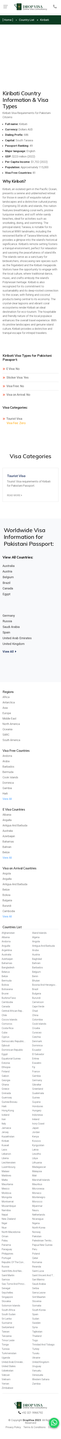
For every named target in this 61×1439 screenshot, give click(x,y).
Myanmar (37, 1206)
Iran (4, 1119)
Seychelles (7, 1292)
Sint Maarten (39, 1297)
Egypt (6, 594)
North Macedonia (11, 1232)
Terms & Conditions (34, 1427)
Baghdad (37, 959)
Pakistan (37, 1236)
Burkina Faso (9, 998)
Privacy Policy (13, 1427)
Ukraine (36, 1357)
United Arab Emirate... (13, 1362)
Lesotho (36, 1154)
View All (8, 651)
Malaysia (37, 1171)
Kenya (35, 1136)
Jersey (5, 1132)
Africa (6, 697)
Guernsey (7, 1097)
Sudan (35, 1318)
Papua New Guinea (42, 1245)
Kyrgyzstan (38, 1145)
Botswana (7, 989)
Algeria (35, 937)
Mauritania (7, 1184)
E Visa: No (12, 369)
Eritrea (35, 1058)
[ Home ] (8, 20)
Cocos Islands (9, 1019)
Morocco (37, 1201)
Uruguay (36, 1366)
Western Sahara (40, 1379)
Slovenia (36, 1301)
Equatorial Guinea (11, 1058)
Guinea (36, 1097)
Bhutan (36, 980)
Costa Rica (7, 1028)
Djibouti (6, 1045)
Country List (26, 20)
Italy (4, 1123)
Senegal (6, 1288)
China (35, 1015)
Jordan (36, 1132)
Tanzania (7, 1336)
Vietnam (6, 1379)
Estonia (6, 1063)
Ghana (5, 1084)
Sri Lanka (7, 1318)
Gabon (5, 1076)
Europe (7, 713)
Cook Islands (10, 777)
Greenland (37, 1088)
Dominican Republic (12, 1050)
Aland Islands (39, 933)
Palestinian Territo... (42, 1240)
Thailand (37, 1336)
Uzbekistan (7, 1370)
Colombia (37, 1019)
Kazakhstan (8, 1136)
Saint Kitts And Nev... (12, 1271)
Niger (4, 1223)
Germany (9, 615)
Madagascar (39, 1167)
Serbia (35, 1288)
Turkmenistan (9, 1353)
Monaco (36, 1193)
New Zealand (9, 1219)
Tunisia (5, 1349)
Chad (35, 1011)
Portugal (6, 1258)
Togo (35, 1340)
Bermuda (8, 772)
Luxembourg (8, 1167)
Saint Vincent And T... (43, 1275)
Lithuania (37, 1162)
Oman (5, 1236)
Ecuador (36, 1050)
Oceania (7, 729)
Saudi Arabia (11, 627)
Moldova (6, 1193)
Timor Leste (8, 1340)
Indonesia (37, 1115)
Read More (14, 495)
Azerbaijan (9, 836)
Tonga (5, 1344)
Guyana (36, 1102)
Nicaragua (37, 1219)
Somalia (36, 1305)
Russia (7, 621)
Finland (5, 1071)
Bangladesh (8, 967)
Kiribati (5, 1141)
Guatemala (38, 1093)
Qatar (35, 1258)
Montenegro (38, 1197)
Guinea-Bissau (9, 1102)
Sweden (36, 1323)
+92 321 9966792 (32, 1412)
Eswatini (36, 1063)
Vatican (6, 1375)
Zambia (36, 1383)
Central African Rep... (13, 1011)
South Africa (8, 1310)
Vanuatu (36, 1370)
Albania (7, 814)
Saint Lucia (38, 1271)
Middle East (9, 718)
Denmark (37, 1041)
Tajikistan (37, 1331)
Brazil (6, 583)
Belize (6, 852)
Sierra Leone (38, 1292)
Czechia (36, 1037)
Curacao (37, 1032)
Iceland (5, 1115)
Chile (4, 1015)
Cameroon (38, 1002)
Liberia (5, 1158)
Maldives (6, 1175)
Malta (5, 1180)
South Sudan (9, 1314)
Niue (4, 1227)
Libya (35, 1158)
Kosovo (36, 1141)
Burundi (7, 905)
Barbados (8, 766)
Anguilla (7, 820)
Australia (9, 566)
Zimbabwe (7, 1388)
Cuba (4, 1032)
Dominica (8, 782)
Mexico (5, 1188)
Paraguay (7, 1249)
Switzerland (8, 1327)
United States (9, 1366)
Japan (35, 1128)
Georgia (6, 1080)
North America (11, 724)
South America (11, 740)
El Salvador (38, 1054)
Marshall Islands (41, 1180)
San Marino (38, 1279)
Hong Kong (8, 1110)
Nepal (5, 1214)
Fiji (33, 1067)
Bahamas (8, 841)
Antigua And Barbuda (15, 825)
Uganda (6, 1357)
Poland (36, 1253)
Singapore (7, 1297)
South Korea (39, 1310)
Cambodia (9, 911)
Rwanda (36, 1266)
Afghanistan (8, 933)
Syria (35, 1327)
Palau (5, 1240)
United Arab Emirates (17, 638)
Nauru (35, 1210)
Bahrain (7, 847)
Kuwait (5, 1145)
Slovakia (6, 1301)
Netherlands (38, 1214)
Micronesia (38, 1188)
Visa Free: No (15, 386)
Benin (35, 976)
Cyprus (5, 1037)
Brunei (5, 993)
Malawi (5, 1171)
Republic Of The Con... (13, 1262)
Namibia (6, 1210)
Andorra (7, 755)
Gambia (7, 788)
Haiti (5, 793)
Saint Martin (8, 1275)
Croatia (36, 1028)
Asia (5, 707)
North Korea (38, 1227)
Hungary (36, 1110)
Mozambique (9, 1206)
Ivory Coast (38, 1123)
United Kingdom (14, 644)
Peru (34, 1249)
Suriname (7, 1323)
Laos (4, 1149)
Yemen (5, 1383)
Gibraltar (36, 1084)
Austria (7, 571)
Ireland (35, 1119)
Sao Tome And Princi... (14, 1284)
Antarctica (9, 702)
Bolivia (6, 895)
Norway (36, 1232)
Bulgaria (7, 900)
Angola (7, 873)
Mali (34, 1175)
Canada (8, 588)
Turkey (35, 1349)
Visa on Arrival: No (18, 394)
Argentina (7, 950)
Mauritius (37, 1184)
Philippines (7, 1253)
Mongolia (7, 1197)
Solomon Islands (11, 1305)
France (36, 1071)
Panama (6, 1245)
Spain (6, 632)
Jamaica (6, 1128)
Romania (37, 1262)
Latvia (35, 1149)
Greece (5, 1088)
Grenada (6, 1093)
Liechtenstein (9, 1162)
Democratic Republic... (13, 1041)
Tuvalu (35, 1353)
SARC (6, 734)
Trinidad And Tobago (43, 1344)
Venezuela (37, 1375)
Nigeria (36, 1223)
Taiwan (5, 1331)
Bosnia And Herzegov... (44, 984)
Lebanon (6, 1154)
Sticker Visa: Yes (17, 377)
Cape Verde (38, 1006)
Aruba (6, 761)
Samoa (6, 1279)
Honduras (37, 1106)
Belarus (6, 972)
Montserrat (8, 1201)
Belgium (8, 577)
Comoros (7, 1023)
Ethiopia (6, 1067)
